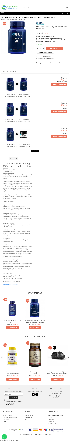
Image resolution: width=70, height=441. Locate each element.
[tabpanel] (17, 37)
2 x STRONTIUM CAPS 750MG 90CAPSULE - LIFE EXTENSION (10, 120)
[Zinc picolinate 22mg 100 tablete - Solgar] (35, 355)
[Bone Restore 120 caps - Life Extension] (12, 308)
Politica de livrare (7, 419)
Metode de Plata (29, 415)
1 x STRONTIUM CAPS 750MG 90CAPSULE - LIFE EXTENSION (10, 95)
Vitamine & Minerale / (49, 17)
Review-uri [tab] (13, 159)
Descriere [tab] (5, 159)
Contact (5, 421)
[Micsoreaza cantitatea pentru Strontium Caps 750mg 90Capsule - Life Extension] (37, 48)
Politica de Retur (29, 417)
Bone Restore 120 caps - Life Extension (12, 321)
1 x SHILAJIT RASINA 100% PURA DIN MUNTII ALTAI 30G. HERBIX (24, 145)
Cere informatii (55, 63)
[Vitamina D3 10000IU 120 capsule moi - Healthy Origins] (12, 355)
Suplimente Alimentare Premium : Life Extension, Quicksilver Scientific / (22, 17)
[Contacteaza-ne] (63, 13)
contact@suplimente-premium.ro (57, 397)
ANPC (26, 419)
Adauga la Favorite (42, 63)
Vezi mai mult (35, 150)
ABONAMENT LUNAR (46, 52)
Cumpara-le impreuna (59, 84)
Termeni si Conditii (7, 415)
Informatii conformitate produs (10, 284)
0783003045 (58, 393)
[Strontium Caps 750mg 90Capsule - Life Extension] (17, 37)
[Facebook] (33, 394)
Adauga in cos (55, 48)
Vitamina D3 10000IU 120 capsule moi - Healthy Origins (12, 372)
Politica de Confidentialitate (10, 403)
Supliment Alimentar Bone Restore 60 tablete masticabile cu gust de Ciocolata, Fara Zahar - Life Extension (35, 321)
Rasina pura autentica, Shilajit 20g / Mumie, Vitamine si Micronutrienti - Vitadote (57, 372)
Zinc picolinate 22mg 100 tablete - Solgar (35, 372)
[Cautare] (67, 7)
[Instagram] (36, 394)
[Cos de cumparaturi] (67, 13)
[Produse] (2, 13)
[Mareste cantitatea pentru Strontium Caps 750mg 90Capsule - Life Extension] (43, 48)
